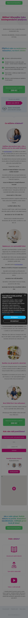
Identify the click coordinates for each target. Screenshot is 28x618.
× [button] (24, 295)
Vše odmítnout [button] (14, 321)
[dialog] (14, 309)
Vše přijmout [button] (14, 317)
